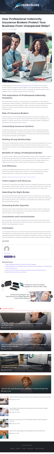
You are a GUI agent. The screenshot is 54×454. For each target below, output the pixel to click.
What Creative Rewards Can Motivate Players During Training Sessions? (25, 270)
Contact (24, 448)
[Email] (14, 257)
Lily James (14, 29)
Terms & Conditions (39, 448)
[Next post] (51, 296)
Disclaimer (12, 448)
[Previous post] (3, 285)
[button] (52, 12)
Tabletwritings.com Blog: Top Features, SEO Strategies (20, 264)
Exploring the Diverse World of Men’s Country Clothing (21, 177)
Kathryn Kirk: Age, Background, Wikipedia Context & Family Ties (24, 388)
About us (18, 448)
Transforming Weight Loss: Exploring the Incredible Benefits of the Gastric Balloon (18, 296)
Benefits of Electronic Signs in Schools (16, 272)
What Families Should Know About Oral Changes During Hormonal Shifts (30, 397)
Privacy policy (30, 448)
